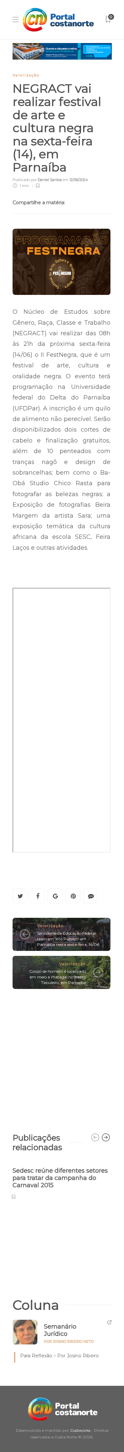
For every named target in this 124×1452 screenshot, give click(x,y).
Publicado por (37, 179)
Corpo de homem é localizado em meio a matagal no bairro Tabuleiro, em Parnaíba (57, 977)
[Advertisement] (62, 1058)
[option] (62, 1179)
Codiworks (80, 1430)
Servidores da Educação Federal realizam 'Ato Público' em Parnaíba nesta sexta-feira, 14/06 (68, 939)
